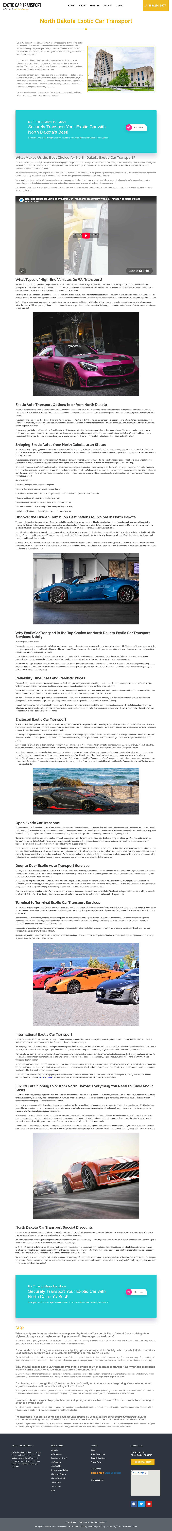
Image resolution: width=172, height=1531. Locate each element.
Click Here (138, 127)
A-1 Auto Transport (22, 9)
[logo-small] (22, 5)
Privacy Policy (96, 1462)
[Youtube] (149, 1504)
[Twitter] (141, 1504)
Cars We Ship (56, 1466)
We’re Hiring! (56, 1486)
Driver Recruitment (98, 1454)
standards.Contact (46, 1077)
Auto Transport (56, 1454)
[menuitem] (71, 5)
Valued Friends (56, 1482)
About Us (54, 1450)
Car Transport (56, 1462)
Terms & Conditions (98, 1458)
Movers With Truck (58, 1478)
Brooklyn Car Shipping (59, 1470)
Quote (93, 1450)
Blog (53, 1490)
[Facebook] (134, 1504)
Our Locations (97, 1480)
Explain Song (99, 1527)
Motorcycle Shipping (58, 1474)
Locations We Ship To (59, 1458)
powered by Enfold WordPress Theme (122, 1527)
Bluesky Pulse (86, 1527)
